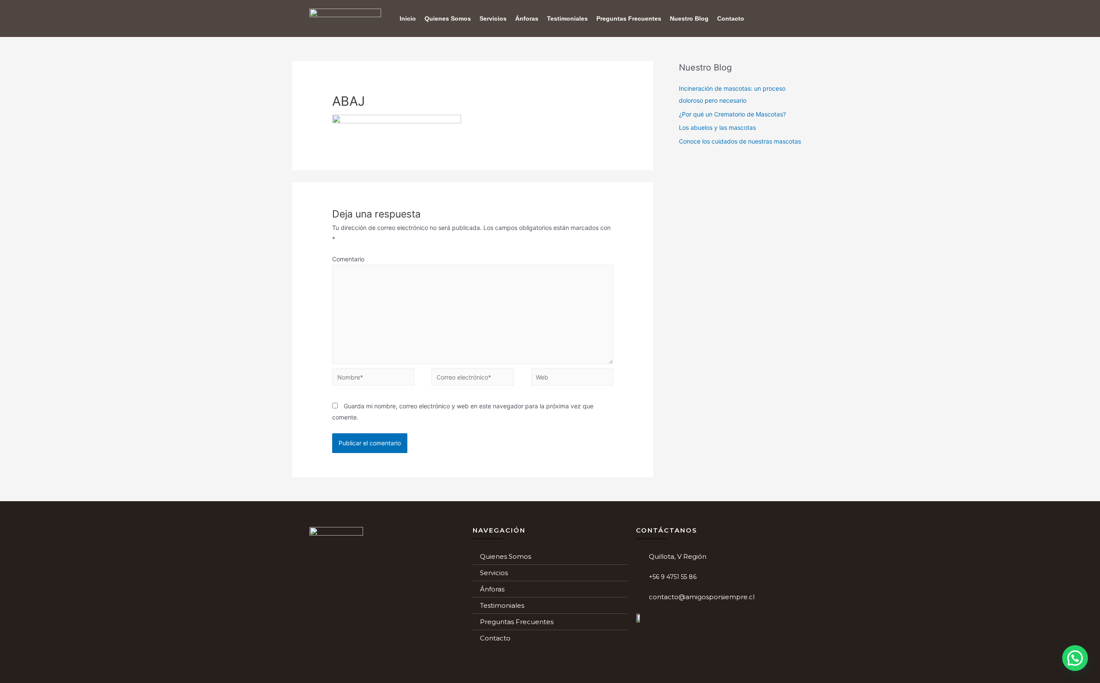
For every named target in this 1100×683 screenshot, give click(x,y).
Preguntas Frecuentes (628, 18)
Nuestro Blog (689, 18)
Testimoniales (567, 18)
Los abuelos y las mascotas (717, 127)
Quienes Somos (448, 18)
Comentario (348, 259)
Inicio (408, 18)
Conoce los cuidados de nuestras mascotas (740, 141)
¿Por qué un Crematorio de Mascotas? (732, 114)
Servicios (493, 18)
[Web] (572, 378)
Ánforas (526, 18)
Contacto (730, 18)
